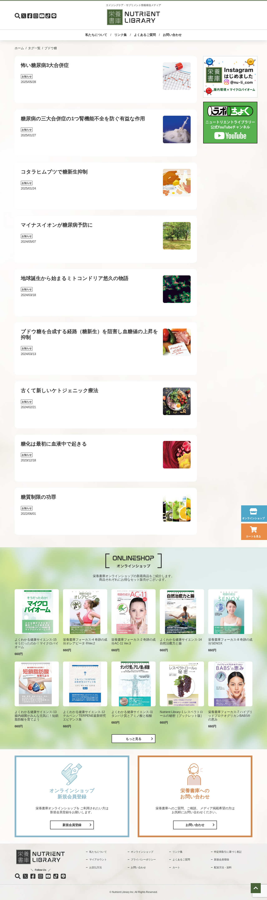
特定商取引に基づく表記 (228, 851)
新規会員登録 (72, 825)
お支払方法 (95, 867)
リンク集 (120, 34)
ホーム (19, 48)
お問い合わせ (172, 34)
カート (176, 867)
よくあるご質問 (145, 34)
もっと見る (133, 739)
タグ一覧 (34, 48)
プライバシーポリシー (143, 859)
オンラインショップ (253, 518)
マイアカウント (98, 859)
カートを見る (253, 536)
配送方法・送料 (223, 867)
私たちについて (96, 34)
